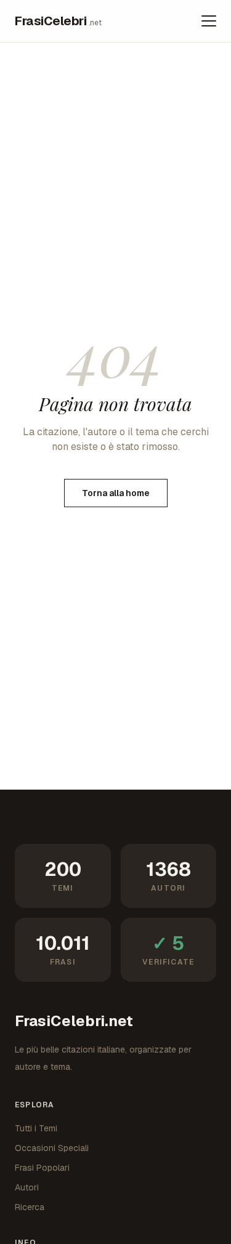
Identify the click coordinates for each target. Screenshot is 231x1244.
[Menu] (208, 20)
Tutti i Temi (36, 1128)
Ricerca (29, 1207)
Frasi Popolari (42, 1167)
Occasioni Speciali (52, 1148)
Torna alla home (116, 493)
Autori (27, 1187)
